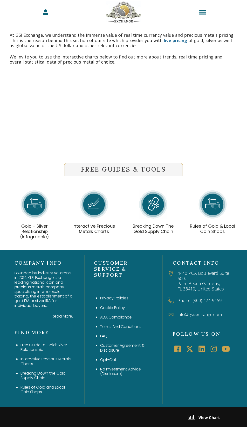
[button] (177, 349)
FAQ (103, 336)
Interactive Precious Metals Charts (94, 228)
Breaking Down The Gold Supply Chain (153, 228)
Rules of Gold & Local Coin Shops (212, 228)
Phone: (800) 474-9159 (200, 300)
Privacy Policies (114, 298)
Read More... (63, 316)
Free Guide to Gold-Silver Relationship (44, 347)
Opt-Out (108, 359)
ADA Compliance (116, 317)
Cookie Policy (112, 308)
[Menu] (202, 12)
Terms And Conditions (120, 326)
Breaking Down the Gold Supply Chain (43, 375)
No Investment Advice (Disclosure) (120, 371)
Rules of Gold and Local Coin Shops (43, 389)
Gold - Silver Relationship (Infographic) (34, 231)
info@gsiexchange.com (200, 314)
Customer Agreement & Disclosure (122, 348)
